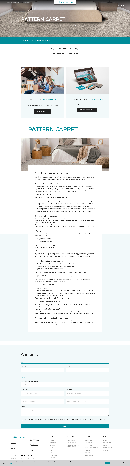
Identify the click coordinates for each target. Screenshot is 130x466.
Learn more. (9, 463)
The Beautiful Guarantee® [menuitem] (91, 447)
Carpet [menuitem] (51, 447)
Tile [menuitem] (51, 452)
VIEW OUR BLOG (41, 111)
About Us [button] (26, 5)
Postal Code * (24, 398)
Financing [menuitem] (52, 457)
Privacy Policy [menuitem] (106, 450)
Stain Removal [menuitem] (88, 440)
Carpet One (24, 12)
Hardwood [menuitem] (52, 445)
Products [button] (9, 5)
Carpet (37, 12)
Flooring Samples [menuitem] (71, 442)
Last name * (68, 366)
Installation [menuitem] (88, 452)
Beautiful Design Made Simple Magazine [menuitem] (73, 446)
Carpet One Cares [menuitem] (107, 442)
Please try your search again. (65, 54)
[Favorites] (121, 5)
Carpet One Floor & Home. (21, 458)
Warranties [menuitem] (87, 450)
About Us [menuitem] (105, 440)
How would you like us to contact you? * (30, 381)
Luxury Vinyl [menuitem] (53, 442)
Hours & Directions (95, 5)
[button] (118, 5)
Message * (23, 406)
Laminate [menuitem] (52, 450)
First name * (24, 366)
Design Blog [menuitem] (70, 449)
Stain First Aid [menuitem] (88, 442)
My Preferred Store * (70, 398)
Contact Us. (47, 40)
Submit (65, 426)
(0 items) (123, 5)
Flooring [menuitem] (52, 440)
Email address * (69, 389)
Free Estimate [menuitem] (53, 455)
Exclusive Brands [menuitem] (89, 455)
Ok (107, 462)
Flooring (31, 12)
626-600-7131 (26, 2)
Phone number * (25, 389)
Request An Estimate (110, 5)
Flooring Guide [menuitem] (88, 445)
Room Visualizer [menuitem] (71, 440)
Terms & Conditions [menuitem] (107, 447)
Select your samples (86, 109)
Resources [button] (18, 5)
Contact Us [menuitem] (105, 445)
